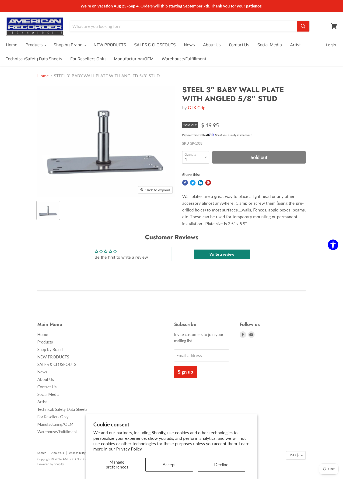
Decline (221, 464)
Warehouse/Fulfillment (184, 59)
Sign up (185, 372)
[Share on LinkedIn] (200, 183)
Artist (295, 45)
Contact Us (239, 45)
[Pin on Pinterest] (208, 183)
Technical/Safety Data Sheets (34, 59)
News (189, 45)
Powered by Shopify (50, 464)
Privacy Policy (129, 448)
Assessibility (77, 453)
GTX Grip (196, 107)
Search (41, 453)
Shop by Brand (69, 45)
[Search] (303, 26)
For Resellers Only (88, 59)
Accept (169, 464)
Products (34, 45)
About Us (212, 45)
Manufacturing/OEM (134, 59)
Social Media (269, 45)
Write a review (222, 254)
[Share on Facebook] (185, 183)
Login (331, 45)
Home (11, 45)
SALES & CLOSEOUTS (155, 45)
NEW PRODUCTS (110, 45)
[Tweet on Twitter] (193, 183)
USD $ (294, 455)
